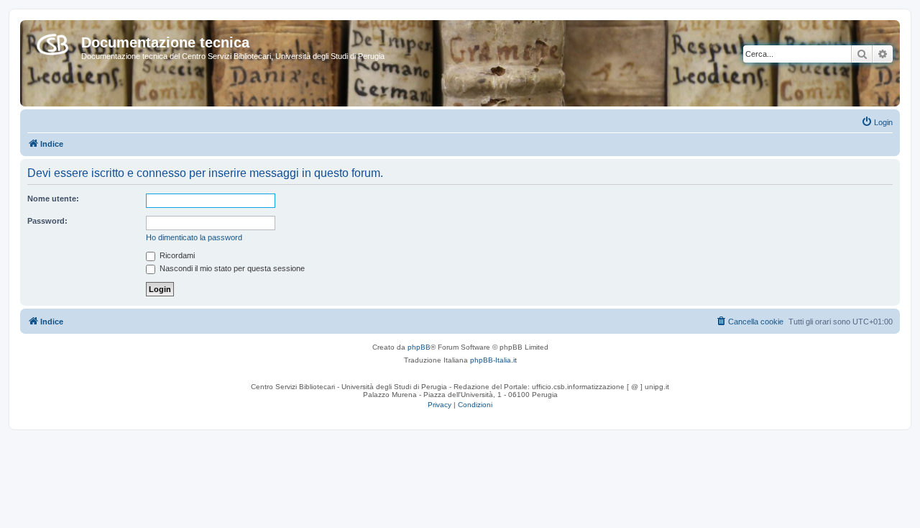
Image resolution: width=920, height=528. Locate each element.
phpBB (419, 347)
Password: (47, 221)
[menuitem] (877, 122)
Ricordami (176, 255)
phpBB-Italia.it (493, 360)
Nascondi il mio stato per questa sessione (231, 268)
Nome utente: (53, 198)
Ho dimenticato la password (194, 237)
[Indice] (52, 42)
